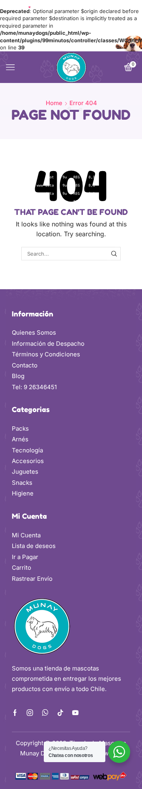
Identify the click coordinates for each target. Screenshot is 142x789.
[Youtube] (75, 713)
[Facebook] (15, 713)
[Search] (114, 253)
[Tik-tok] (60, 713)
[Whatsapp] (45, 713)
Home (54, 103)
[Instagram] (30, 713)
